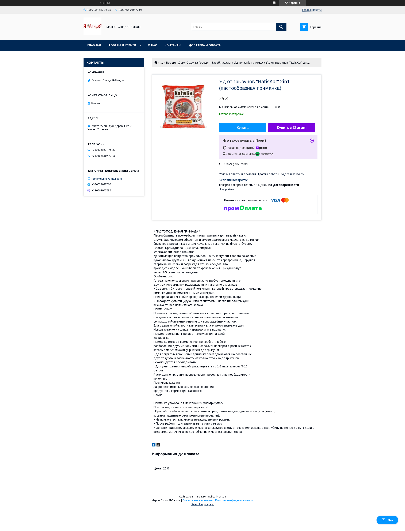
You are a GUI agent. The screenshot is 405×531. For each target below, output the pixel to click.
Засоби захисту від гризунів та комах (237, 62)
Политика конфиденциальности (234, 500)
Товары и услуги (122, 45)
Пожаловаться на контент (197, 500)
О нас (152, 45)
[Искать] (281, 27)
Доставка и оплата (205, 45)
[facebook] (153, 445)
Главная (94, 45)
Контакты (173, 45)
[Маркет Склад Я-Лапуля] (92, 34)
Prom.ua (221, 496)
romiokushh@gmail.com (107, 178)
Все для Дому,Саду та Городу (187, 62)
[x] (158, 445)
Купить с (284, 127)
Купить (243, 127)
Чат (390, 520)
